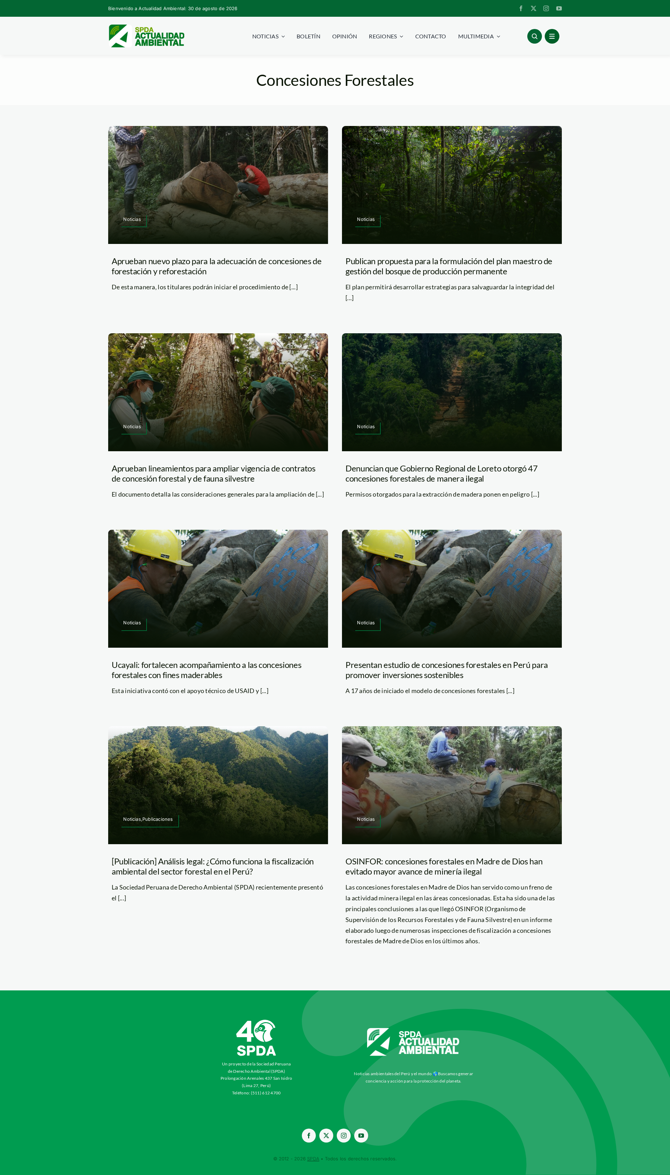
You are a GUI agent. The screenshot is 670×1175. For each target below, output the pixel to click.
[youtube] (559, 8)
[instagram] (546, 8)
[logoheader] (146, 27)
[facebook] (521, 8)
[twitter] (533, 8)
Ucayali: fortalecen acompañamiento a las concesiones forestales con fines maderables (206, 670)
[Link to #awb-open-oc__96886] (534, 36)
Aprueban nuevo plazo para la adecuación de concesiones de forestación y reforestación (216, 266)
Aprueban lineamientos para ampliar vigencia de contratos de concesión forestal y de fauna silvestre (213, 473)
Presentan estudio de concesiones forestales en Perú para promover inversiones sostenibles (446, 670)
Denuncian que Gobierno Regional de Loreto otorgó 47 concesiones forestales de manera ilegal (441, 473)
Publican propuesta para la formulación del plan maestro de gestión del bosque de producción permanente (448, 266)
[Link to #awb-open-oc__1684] (552, 36)
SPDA (313, 1158)
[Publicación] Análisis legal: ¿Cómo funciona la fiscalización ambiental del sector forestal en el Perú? (213, 866)
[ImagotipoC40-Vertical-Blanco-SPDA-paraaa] (256, 1021)
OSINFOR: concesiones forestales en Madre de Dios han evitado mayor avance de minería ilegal (443, 866)
